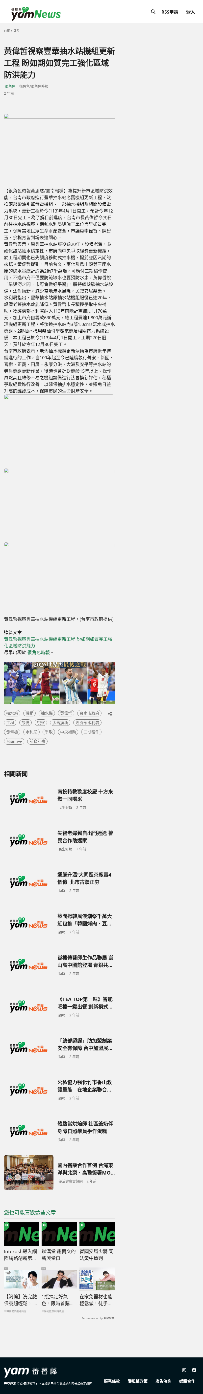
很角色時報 (38, 652)
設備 (25, 722)
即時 (17, 31)
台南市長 (14, 741)
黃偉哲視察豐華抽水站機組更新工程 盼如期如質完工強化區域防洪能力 (58, 642)
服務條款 (112, 1381)
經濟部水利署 (87, 722)
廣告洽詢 (163, 1381)
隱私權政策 (138, 1381)
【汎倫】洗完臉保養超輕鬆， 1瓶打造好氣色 (20, 1300)
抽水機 (47, 713)
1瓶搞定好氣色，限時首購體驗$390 (58, 1300)
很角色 (10, 86)
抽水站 (12, 713)
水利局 (31, 732)
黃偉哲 (66, 713)
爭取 (49, 732)
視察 (41, 722)
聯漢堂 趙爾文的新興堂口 (59, 1255)
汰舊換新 (60, 722)
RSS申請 (169, 12)
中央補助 (68, 732)
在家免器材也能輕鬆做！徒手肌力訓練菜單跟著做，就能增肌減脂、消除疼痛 (95, 1300)
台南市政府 (89, 713)
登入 (190, 12)
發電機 (12, 732)
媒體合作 (187, 1381)
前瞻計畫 (37, 741)
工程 (10, 722)
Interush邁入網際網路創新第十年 (20, 1255)
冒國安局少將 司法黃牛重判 (96, 1255)
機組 (29, 713)
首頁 (7, 31)
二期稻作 (91, 732)
